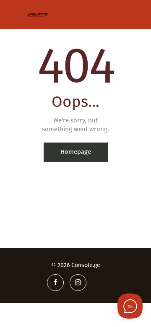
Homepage (75, 152)
